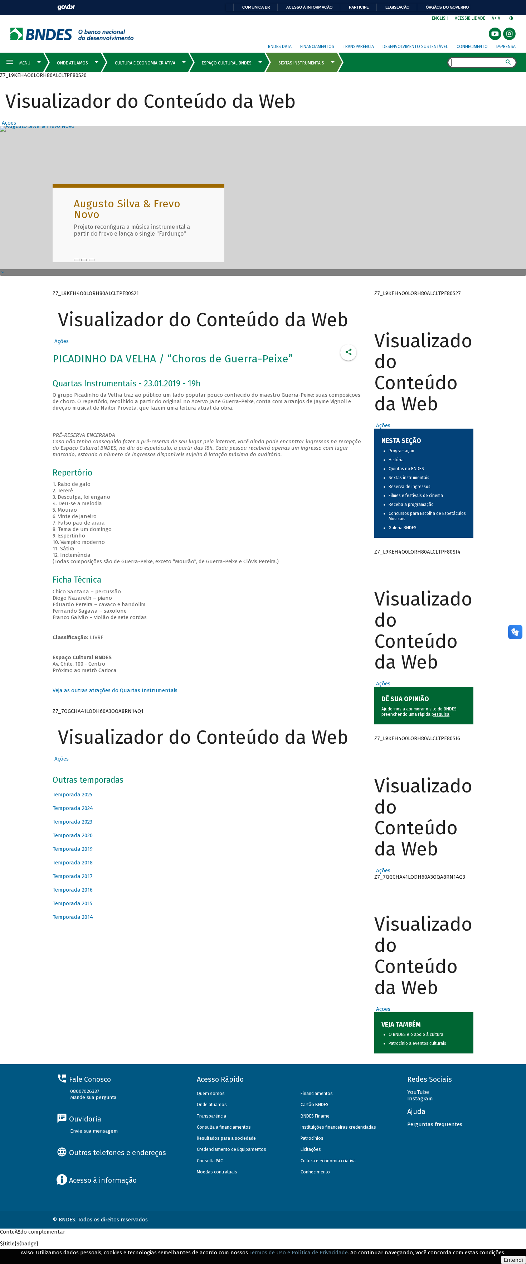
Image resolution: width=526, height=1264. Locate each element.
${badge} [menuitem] (19, 1243)
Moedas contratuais (217, 1171)
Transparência (358, 46)
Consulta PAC (210, 1160)
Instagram (420, 1098)
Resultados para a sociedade (226, 1138)
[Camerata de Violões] (84, 260)
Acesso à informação (309, 7)
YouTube (418, 1092)
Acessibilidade (470, 18)
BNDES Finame (315, 1116)
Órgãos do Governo (447, 7)
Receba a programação (411, 504)
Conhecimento (472, 46)
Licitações (311, 1149)
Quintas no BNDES (406, 468)
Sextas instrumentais (409, 477)
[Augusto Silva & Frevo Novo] (76, 260)
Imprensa (506, 46)
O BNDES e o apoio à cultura (416, 1034)
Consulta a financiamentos (224, 1127)
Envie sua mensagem (94, 1131)
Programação (401, 450)
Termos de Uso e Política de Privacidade (298, 1252)
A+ (495, 18)
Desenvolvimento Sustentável (415, 46)
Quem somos (211, 1093)
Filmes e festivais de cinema (416, 495)
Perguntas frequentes (434, 1124)
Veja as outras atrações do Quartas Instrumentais (115, 690)
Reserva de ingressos (409, 486)
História (396, 459)
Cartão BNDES (314, 1104)
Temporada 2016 (73, 890)
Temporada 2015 (72, 903)
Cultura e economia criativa (328, 1160)
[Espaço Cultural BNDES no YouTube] (91, 260)
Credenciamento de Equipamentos (231, 1149)
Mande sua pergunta (93, 1097)
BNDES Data (280, 46)
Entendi (513, 1259)
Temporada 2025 (72, 794)
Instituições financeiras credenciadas (338, 1127)
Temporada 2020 (73, 835)
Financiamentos (317, 46)
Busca (441, 63)
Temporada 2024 (73, 808)
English (440, 18)
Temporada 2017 (73, 876)
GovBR (66, 7)
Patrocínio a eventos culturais (417, 1043)
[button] (8, 123)
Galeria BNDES (403, 527)
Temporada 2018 (73, 862)
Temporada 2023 (72, 822)
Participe (359, 7)
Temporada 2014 (73, 917)
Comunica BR (256, 7)
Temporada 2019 (73, 849)
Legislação (397, 7)
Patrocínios (312, 1138)
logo (72, 34)
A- (500, 18)
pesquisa (440, 714)
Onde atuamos (212, 1104)
